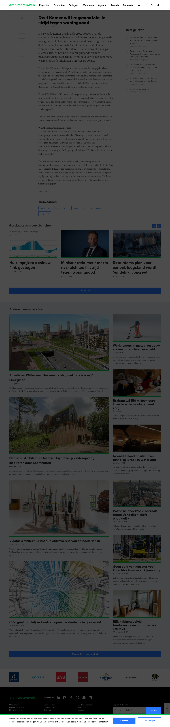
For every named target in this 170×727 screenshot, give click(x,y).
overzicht (53, 722)
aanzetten (103, 722)
